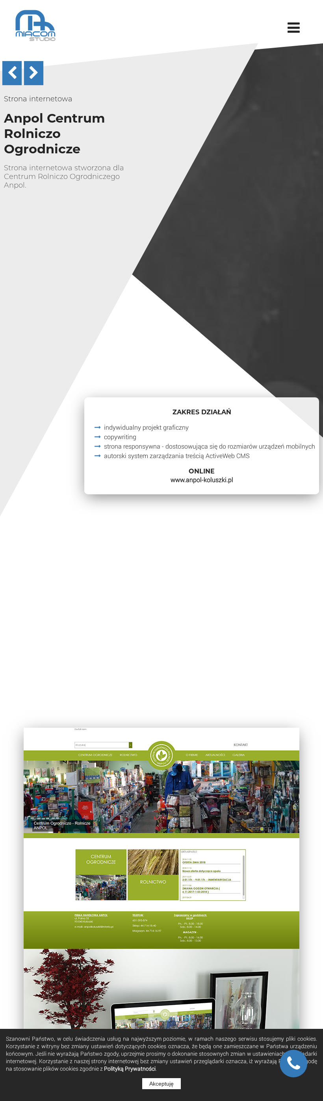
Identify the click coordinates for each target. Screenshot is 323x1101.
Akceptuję (161, 1084)
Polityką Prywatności (130, 1068)
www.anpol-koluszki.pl (202, 479)
